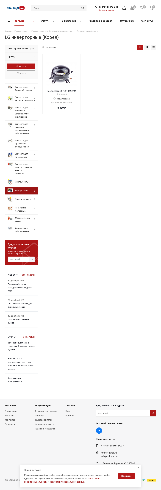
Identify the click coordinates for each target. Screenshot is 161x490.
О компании (11, 411)
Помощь (39, 415)
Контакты (10, 420)
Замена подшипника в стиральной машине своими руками (21, 346)
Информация (43, 405)
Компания (11, 405)
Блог (68, 411)
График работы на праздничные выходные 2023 (20, 287)
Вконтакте (99, 430)
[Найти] (82, 8)
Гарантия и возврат (45, 428)
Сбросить (21, 73)
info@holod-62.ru (109, 456)
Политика (10, 424)
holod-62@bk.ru (109, 452)
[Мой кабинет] (124, 8)
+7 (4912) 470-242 (108, 7)
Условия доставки (44, 424)
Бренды (70, 415)
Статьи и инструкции (46, 411)
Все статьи (29, 337)
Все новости (28, 275)
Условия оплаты (43, 420)
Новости (9, 415)
